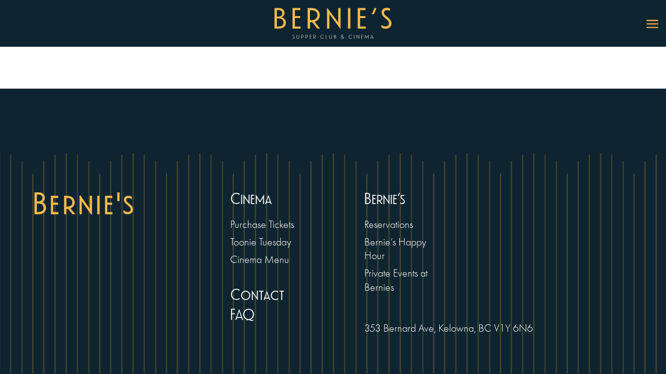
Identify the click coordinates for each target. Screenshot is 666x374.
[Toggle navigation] (652, 23)
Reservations (388, 224)
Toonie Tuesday (260, 242)
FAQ (242, 315)
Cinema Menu (259, 259)
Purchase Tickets (262, 224)
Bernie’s (384, 199)
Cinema (251, 199)
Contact (257, 295)
